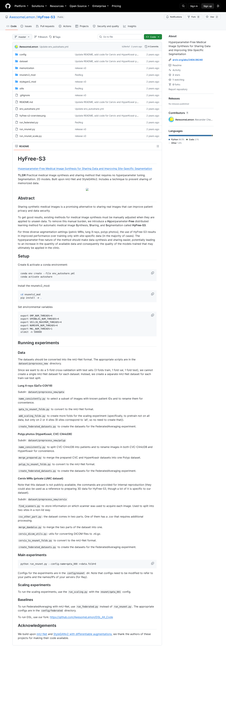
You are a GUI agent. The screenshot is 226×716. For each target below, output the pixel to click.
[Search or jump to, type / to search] (183, 6)
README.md (26, 102)
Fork (195, 17)
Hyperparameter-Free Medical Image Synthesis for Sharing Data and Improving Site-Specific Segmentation (85, 168)
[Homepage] (8, 6)
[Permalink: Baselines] (15, 599)
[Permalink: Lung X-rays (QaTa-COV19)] (15, 385)
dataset (24, 61)
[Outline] (157, 146)
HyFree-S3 (46, 17)
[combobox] (121, 36)
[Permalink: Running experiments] (15, 342)
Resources (57, 6)
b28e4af (126, 46)
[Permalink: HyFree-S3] (15, 158)
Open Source (78, 6)
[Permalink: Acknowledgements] (15, 625)
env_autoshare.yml (30, 108)
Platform (20, 6)
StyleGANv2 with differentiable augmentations (82, 634)
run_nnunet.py (27, 129)
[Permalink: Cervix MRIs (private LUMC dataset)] (15, 478)
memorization (27, 68)
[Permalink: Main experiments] (15, 555)
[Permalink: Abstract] (15, 198)
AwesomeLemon (22, 17)
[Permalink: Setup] (15, 256)
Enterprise (99, 6)
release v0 (80, 68)
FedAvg (79, 74)
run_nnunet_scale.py (31, 136)
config (23, 54)
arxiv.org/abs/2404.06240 (188, 59)
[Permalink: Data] (15, 352)
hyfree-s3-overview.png (33, 115)
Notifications (176, 17)
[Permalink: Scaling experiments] (15, 585)
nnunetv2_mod (28, 74)
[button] (153, 273)
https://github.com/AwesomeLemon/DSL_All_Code (81, 617)
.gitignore (25, 95)
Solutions (38, 6)
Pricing (116, 6)
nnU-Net (42, 634)
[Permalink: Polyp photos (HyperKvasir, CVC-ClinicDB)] (15, 434)
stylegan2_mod (28, 81)
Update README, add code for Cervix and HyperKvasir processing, (111, 54)
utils (22, 88)
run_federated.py (29, 122)
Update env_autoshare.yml (54, 46)
